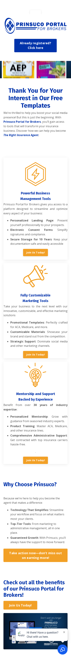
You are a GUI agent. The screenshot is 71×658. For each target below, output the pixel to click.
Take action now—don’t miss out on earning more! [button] (35, 555)
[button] (35, 12)
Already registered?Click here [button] (35, 45)
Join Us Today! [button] (35, 252)
